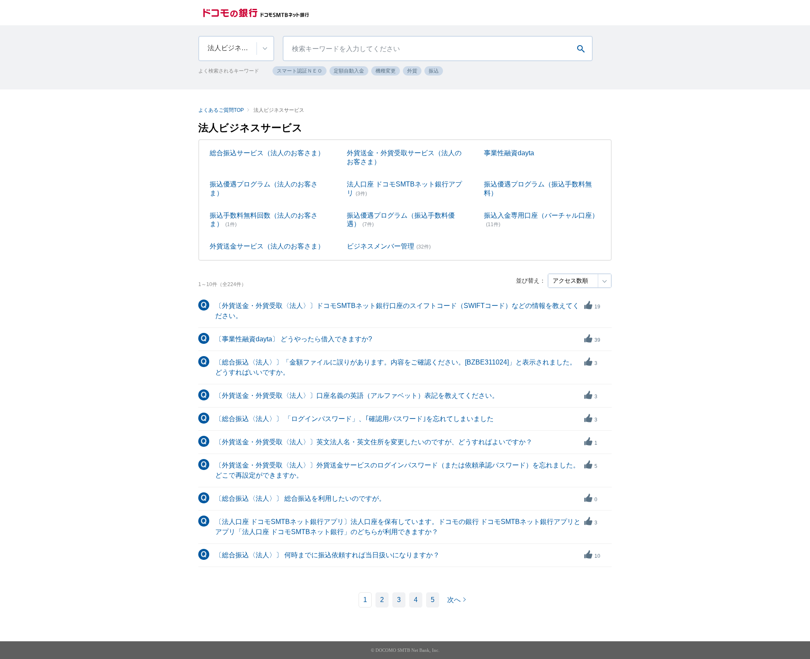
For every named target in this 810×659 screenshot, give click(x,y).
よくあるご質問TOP (221, 110)
